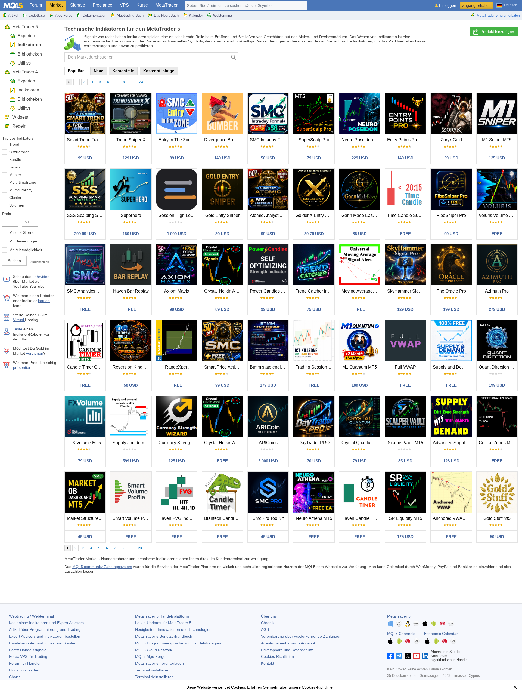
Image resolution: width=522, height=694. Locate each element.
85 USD (360, 233)
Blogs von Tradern (25, 670)
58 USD (268, 158)
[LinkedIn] (425, 656)
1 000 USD (177, 233)
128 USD (451, 461)
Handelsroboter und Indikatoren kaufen (42, 643)
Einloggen (447, 6)
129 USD (131, 158)
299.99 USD (85, 233)
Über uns (269, 616)
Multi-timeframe (22, 182)
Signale (77, 5)
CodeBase (37, 15)
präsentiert (22, 367)
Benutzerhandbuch (163, 636)
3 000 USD (268, 461)
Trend (14, 144)
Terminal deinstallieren (154, 677)
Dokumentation (94, 15)
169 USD (360, 385)
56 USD (131, 385)
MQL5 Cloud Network (153, 650)
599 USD (131, 461)
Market (56, 5)
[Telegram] (399, 656)
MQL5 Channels (401, 633)
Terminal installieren (152, 670)
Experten (26, 35)
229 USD (360, 158)
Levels (14, 167)
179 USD (268, 385)
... (132, 82)
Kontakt (267, 663)
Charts (14, 677)
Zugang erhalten (476, 5)
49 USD (85, 536)
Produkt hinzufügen (497, 31)
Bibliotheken (30, 54)
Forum (35, 5)
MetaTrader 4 (25, 72)
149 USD (222, 158)
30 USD (222, 233)
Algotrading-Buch (130, 15)
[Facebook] (390, 656)
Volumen (16, 205)
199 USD (451, 309)
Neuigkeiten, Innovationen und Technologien (173, 629)
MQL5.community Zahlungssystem (102, 566)
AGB (265, 629)
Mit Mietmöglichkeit (25, 250)
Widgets (20, 117)
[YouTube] (416, 656)
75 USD (314, 309)
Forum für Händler (25, 663)
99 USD (85, 158)
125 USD (497, 158)
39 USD (451, 158)
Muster (15, 175)
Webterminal (223, 15)
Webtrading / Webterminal (31, 616)
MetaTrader (167, 5)
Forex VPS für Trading (28, 656)
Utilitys (24, 63)
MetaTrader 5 (25, 26)
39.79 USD (314, 233)
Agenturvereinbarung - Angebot (288, 643)
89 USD (177, 158)
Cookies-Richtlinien (277, 656)
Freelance (102, 5)
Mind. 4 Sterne (22, 232)
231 (142, 82)
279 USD (497, 309)
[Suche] (233, 57)
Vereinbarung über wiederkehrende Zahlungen (301, 636)
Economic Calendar (441, 633)
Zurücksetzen (39, 261)
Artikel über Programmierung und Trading (44, 629)
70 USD (314, 461)
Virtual (19, 320)
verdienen (34, 353)
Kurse (142, 5)
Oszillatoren (19, 152)
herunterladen (159, 663)
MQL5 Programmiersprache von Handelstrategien (178, 643)
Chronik (267, 623)
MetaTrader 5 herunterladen (498, 15)
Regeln (19, 126)
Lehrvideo (40, 276)
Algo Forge (63, 15)
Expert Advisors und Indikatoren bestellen (44, 636)
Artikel (13, 15)
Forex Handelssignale (27, 650)
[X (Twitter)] (408, 656)
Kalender (196, 15)
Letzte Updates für (163, 623)
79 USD (314, 158)
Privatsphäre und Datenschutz (287, 650)
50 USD (497, 536)
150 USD (131, 233)
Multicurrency (20, 190)
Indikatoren (29, 44)
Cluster (15, 197)
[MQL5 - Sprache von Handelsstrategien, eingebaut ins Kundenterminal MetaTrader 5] (13, 5)
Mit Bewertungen (23, 241)
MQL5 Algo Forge (150, 656)
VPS (124, 5)
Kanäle (15, 159)
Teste (17, 329)
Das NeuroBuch (166, 15)
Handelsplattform (162, 616)
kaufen (44, 301)
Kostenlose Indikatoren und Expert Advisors (46, 623)
